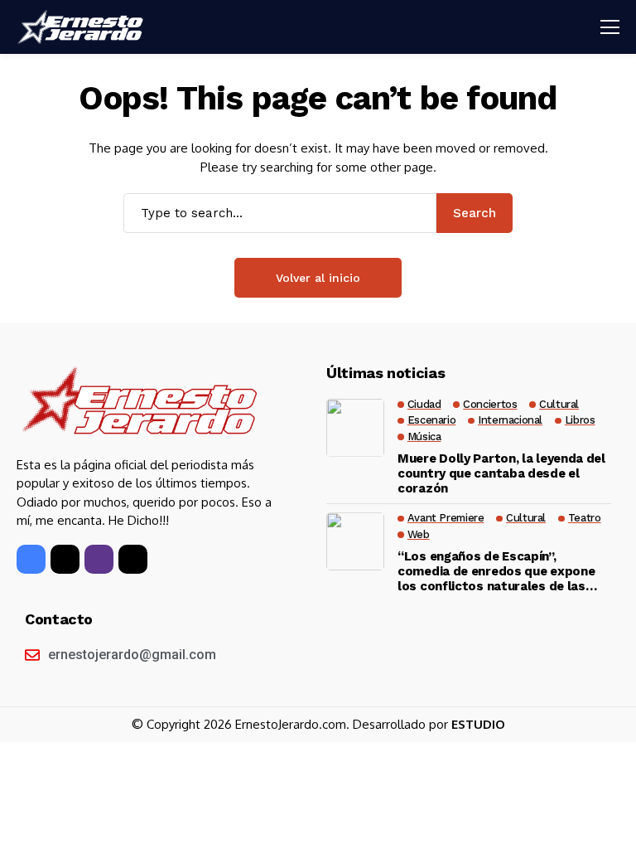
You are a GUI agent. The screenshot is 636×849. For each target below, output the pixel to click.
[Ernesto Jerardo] (83, 27)
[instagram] (98, 559)
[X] (65, 559)
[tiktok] (132, 559)
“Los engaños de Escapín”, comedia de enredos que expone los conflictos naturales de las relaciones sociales (496, 571)
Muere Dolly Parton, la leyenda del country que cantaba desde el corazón (501, 473)
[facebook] (31, 559)
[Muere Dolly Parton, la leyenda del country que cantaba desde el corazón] (355, 428)
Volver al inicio (318, 277)
